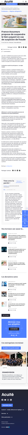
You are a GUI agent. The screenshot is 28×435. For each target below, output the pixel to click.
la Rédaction (9, 166)
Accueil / (3, 7)
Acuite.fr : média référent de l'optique (11, 409)
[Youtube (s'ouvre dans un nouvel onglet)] (13, 335)
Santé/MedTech (11, 281)
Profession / (7, 7)
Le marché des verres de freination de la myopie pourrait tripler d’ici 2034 (16, 305)
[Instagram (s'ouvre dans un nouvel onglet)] (14, 335)
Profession (21, 4)
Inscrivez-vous (7, 405)
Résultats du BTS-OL (12, 4)
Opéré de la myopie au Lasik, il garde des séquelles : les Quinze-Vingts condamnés (17, 285)
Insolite (10, 291)
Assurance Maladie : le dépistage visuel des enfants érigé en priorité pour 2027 (16, 264)
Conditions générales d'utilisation (7, 423)
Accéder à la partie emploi (11, 348)
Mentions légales (4, 421)
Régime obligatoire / (14, 7)
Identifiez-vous (6, 185)
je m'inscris (14, 329)
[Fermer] (27, 209)
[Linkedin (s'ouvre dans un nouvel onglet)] (16, 335)
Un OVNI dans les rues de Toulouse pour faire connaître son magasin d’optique (16, 295)
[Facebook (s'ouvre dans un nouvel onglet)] (11, 335)
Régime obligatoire (12, 233)
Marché (10, 302)
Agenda (3, 4)
